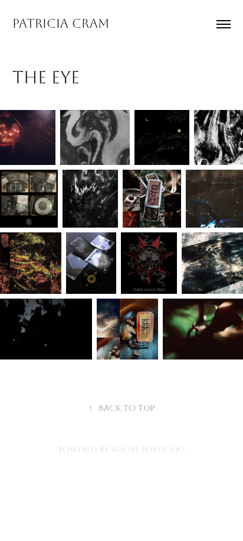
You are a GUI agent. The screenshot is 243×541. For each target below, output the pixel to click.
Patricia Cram (60, 24)
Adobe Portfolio (148, 449)
